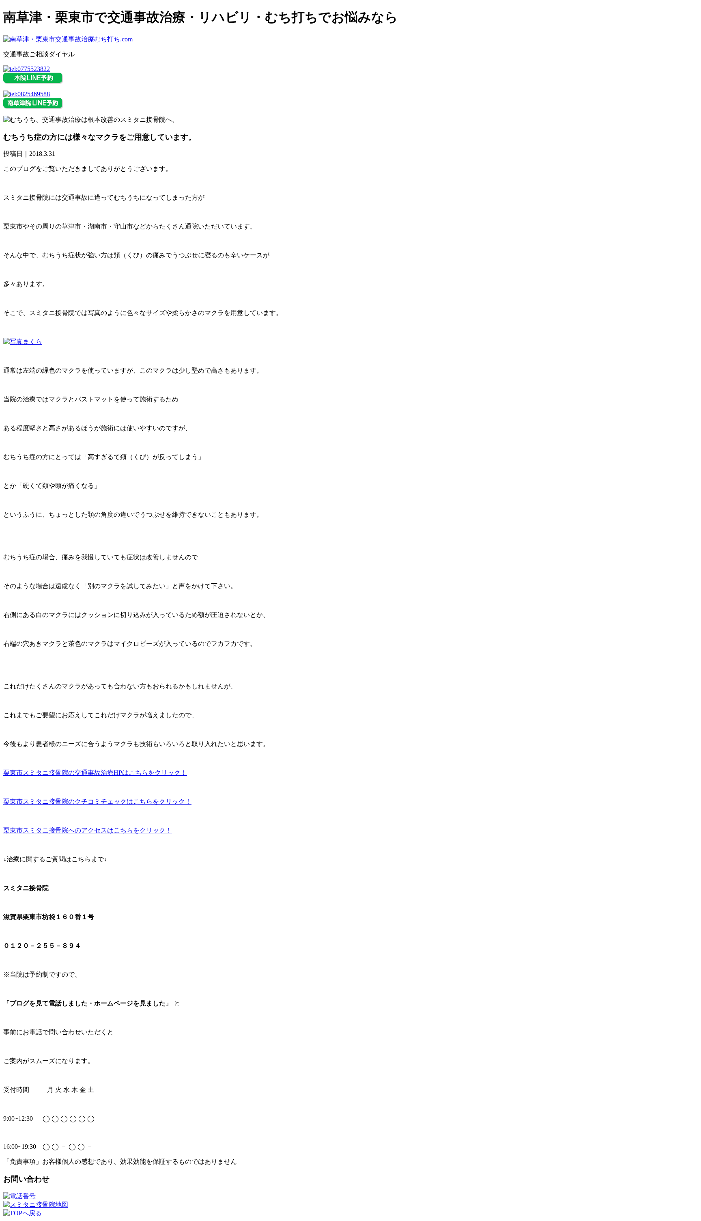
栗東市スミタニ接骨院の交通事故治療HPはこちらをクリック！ (95, 772)
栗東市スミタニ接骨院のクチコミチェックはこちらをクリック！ (97, 801)
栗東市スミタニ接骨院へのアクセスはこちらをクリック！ (87, 830)
